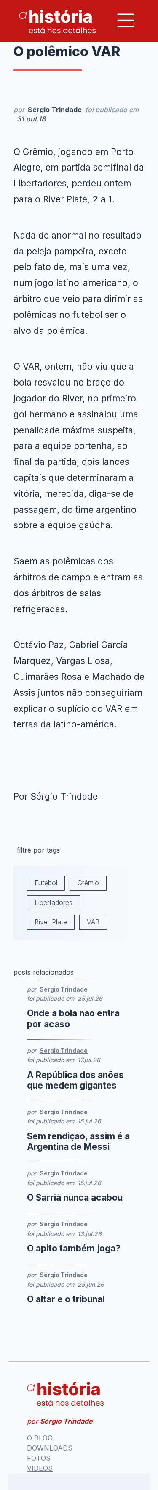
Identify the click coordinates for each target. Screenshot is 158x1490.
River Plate (51, 922)
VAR (93, 922)
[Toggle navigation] (125, 20)
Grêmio (88, 883)
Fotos (39, 1458)
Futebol (46, 883)
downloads (49, 1448)
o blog (40, 1438)
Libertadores (53, 902)
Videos (40, 1468)
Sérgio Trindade (55, 109)
